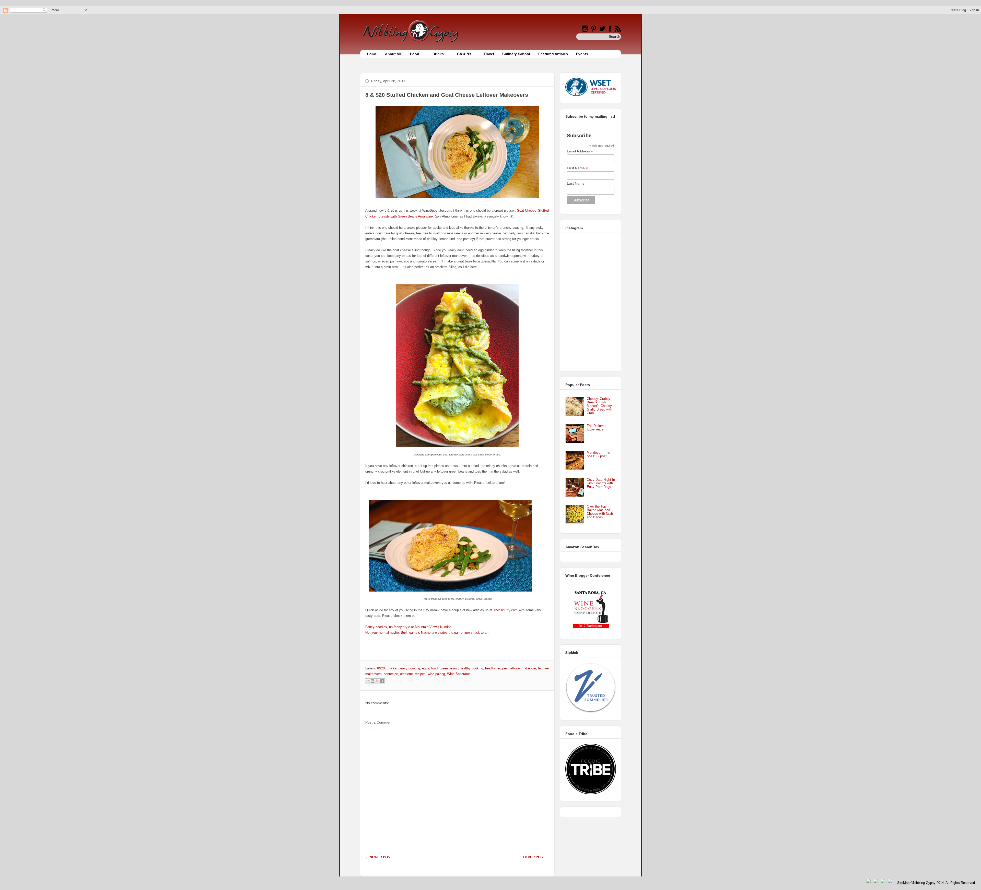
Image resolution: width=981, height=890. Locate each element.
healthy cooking (471, 668)
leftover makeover (523, 668)
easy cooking (410, 668)
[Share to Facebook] (382, 680)
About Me (393, 54)
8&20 (381, 668)
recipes (420, 674)
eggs (425, 668)
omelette (406, 674)
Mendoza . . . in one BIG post (598, 454)
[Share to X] (377, 680)
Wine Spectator (458, 674)
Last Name (576, 183)
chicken (392, 668)
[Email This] (367, 680)
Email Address (580, 151)
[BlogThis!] (372, 680)
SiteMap (903, 883)
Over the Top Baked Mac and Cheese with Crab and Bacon (600, 511)
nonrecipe (391, 674)
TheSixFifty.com (505, 610)
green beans (449, 668)
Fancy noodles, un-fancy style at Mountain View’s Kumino (408, 627)
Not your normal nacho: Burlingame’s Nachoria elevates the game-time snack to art (426, 632)
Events (582, 54)
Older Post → (536, 857)
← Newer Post (378, 857)
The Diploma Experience (596, 427)
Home (372, 54)
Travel (489, 54)
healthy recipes (496, 668)
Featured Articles (553, 54)
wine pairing (436, 674)
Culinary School (516, 54)
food (434, 668)
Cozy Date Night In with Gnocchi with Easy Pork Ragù (601, 483)
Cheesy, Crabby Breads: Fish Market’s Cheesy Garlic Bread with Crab (599, 406)
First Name (577, 168)
